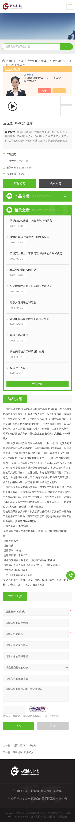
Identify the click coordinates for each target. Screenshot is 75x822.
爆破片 (45, 60)
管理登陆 (62, 816)
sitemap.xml (21, 816)
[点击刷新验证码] (37, 709)
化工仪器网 (49, 816)
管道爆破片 (59, 60)
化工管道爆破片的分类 (23, 269)
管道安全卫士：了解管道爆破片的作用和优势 (36, 253)
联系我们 (55, 183)
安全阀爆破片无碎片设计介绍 (27, 351)
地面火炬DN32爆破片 (24, 745)
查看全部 (37, 383)
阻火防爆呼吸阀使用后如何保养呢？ (31, 286)
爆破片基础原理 (19, 335)
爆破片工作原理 (19, 367)
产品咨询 (19, 183)
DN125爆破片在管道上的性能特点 (29, 236)
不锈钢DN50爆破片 (23, 752)
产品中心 (32, 60)
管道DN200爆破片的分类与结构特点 (31, 220)
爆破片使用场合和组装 (23, 302)
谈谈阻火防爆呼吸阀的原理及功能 (29, 318)
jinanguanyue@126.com (46, 790)
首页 (20, 60)
